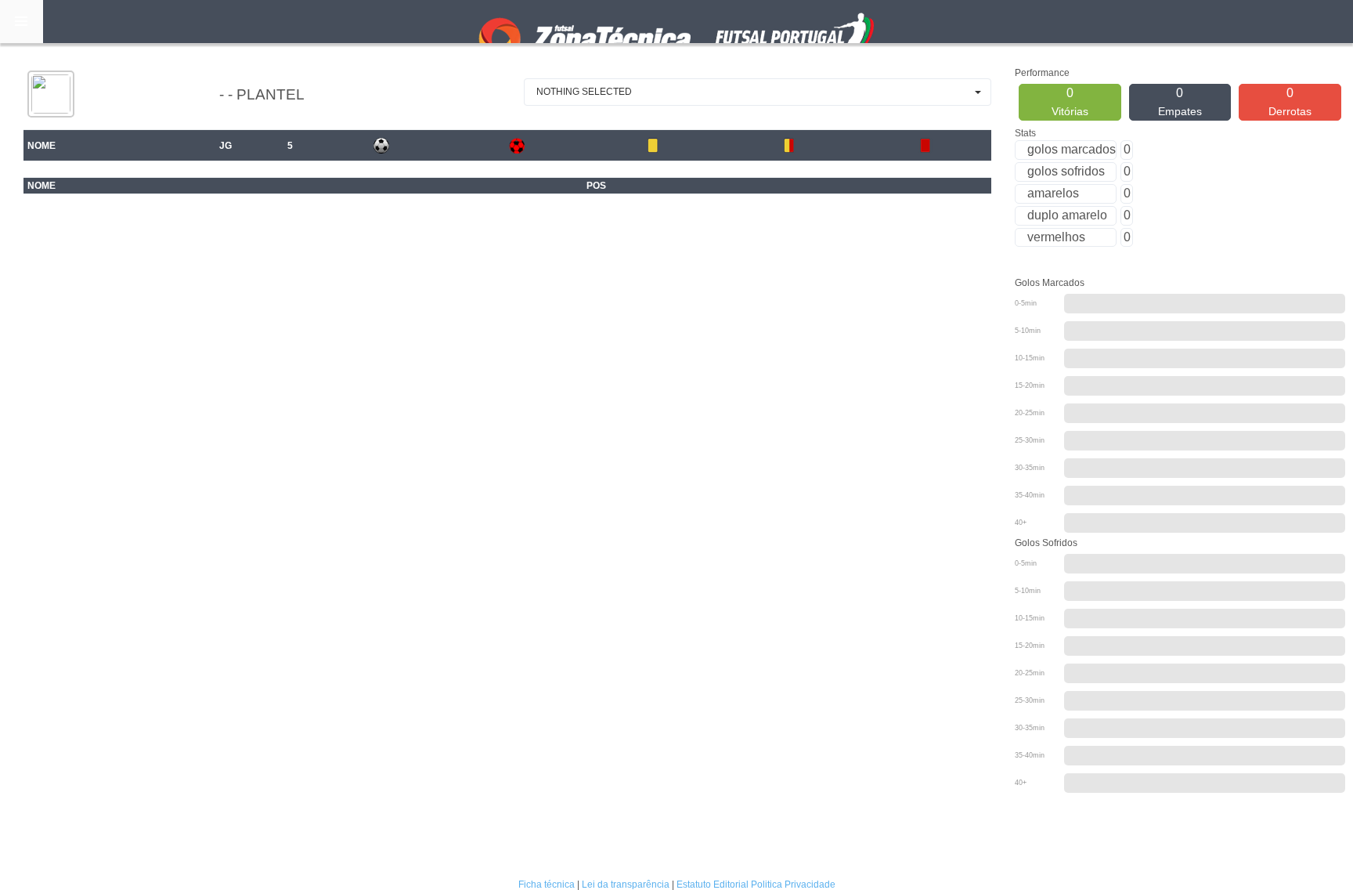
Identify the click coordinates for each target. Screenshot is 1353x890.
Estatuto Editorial (712, 884)
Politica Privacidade (793, 884)
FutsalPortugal (676, 21)
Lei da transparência (625, 884)
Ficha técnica (546, 884)
